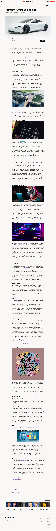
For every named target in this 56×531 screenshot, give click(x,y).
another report (22, 141)
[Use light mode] (47, 1)
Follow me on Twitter (16, 479)
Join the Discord (15, 492)
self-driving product (28, 61)
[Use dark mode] (49, 1)
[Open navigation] (2, 1)
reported (34, 320)
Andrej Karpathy (41, 411)
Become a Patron (15, 489)
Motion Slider (35, 398)
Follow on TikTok (15, 486)
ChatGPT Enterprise (37, 162)
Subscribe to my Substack (17, 482)
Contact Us (41, 521)
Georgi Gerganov (27, 413)
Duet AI (17, 286)
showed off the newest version (21, 72)
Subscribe (52, 1)
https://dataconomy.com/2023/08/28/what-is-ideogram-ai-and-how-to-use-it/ (26, 343)
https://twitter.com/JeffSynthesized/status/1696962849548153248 (24, 427)
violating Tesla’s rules (23, 74)
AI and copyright (23, 460)
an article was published (19, 112)
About (41, 518)
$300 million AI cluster (29, 57)
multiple (35, 206)
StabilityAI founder (33, 417)
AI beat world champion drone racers (21, 244)
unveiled (16, 300)
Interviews (48, 521)
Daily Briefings (49, 524)
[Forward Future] (28, 1)
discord (25, 454)
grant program (25, 267)
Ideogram (37, 382)
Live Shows (48, 518)
